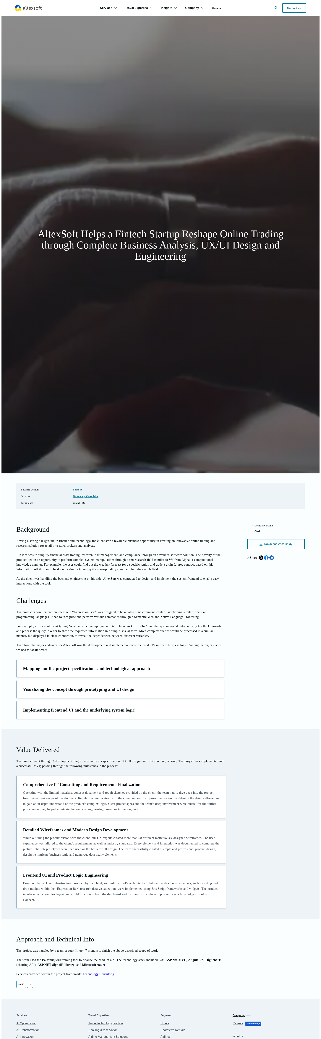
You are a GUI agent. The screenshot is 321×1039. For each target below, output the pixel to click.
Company (239, 1015)
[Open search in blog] (276, 7)
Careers (216, 8)
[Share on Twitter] (261, 557)
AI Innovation (25, 1036)
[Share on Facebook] (266, 557)
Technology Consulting (85, 496)
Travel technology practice (105, 1023)
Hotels (164, 1023)
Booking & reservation (103, 1030)
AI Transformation (28, 1030)
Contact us (294, 7)
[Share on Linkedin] (271, 557)
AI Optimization (26, 1023)
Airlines (165, 1036)
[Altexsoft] (28, 8)
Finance (77, 489)
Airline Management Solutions (108, 1036)
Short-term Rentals (172, 1030)
